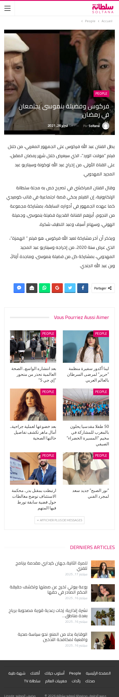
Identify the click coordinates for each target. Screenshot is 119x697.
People (101, 94)
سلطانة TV (32, 681)
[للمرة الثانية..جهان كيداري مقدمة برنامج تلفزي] (103, 569)
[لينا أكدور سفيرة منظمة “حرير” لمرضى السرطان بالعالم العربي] (86, 346)
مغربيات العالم (56, 681)
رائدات (76, 681)
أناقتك (35, 673)
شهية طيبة (16, 673)
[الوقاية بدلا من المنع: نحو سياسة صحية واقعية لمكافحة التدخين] (103, 640)
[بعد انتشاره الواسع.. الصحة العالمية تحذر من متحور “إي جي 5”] (33, 346)
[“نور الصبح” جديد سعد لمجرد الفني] (86, 468)
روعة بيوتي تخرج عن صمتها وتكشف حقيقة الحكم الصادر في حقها (48, 589)
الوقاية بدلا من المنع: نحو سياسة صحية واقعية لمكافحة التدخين (52, 637)
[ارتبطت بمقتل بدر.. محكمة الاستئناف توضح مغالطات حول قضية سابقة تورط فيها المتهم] (33, 468)
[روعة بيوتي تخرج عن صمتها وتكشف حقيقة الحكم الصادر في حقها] (103, 593)
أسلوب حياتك (54, 673)
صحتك (90, 681)
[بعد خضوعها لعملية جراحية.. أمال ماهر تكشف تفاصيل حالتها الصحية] (33, 405)
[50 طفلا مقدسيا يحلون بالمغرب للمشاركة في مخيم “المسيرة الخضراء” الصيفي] (86, 405)
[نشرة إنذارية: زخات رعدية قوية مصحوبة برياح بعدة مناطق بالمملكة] (103, 616)
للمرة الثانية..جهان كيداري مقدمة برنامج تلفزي (51, 565)
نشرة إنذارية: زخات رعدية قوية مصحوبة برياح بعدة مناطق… (48, 613)
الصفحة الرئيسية (98, 673)
